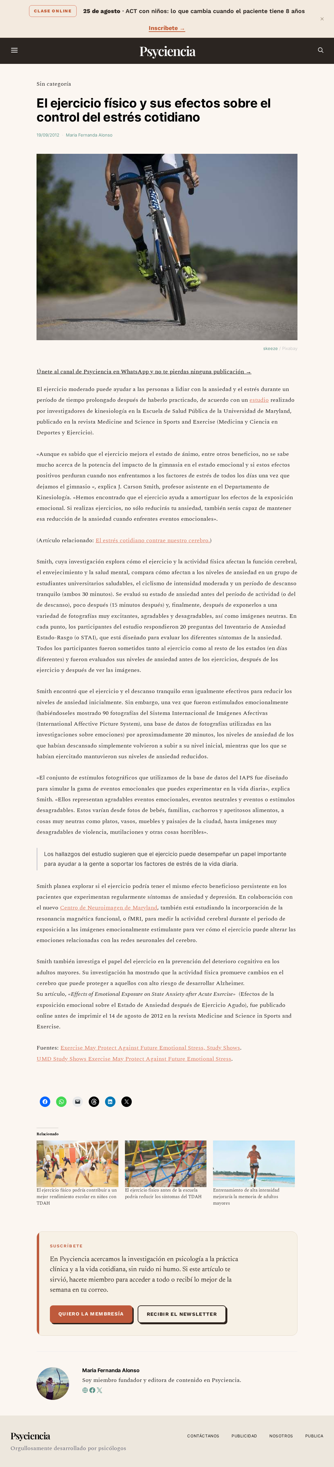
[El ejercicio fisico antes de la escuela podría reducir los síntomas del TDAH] (166, 1163)
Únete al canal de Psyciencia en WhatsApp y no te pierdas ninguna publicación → (144, 371)
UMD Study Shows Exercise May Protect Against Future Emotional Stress (134, 1058)
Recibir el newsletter (182, 1314)
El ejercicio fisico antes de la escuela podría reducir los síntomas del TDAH (163, 1193)
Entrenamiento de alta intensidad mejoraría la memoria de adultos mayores (246, 1197)
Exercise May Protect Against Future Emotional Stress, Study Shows (150, 1047)
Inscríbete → (167, 27)
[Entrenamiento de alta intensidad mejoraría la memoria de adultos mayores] (254, 1163)
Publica (314, 1435)
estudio (259, 400)
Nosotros (281, 1435)
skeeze (270, 348)
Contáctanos (203, 1435)
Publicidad (244, 1435)
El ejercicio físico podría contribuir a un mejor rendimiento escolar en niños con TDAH (77, 1197)
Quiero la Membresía (91, 1314)
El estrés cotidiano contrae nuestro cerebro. (153, 540)
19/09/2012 (48, 135)
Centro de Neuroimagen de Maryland (108, 907)
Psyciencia (167, 50)
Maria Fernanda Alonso (89, 135)
